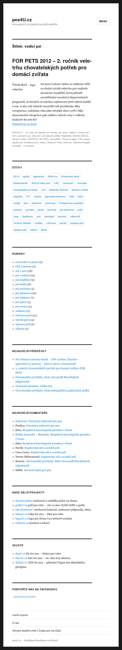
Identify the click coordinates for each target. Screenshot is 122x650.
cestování (68, 183)
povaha (30, 210)
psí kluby (21, 284)
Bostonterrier (21, 183)
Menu (103, 21)
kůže (80, 196)
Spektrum (27, 216)
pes (26, 203)
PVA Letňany (84, 139)
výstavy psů (83, 132)
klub (71, 196)
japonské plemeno (55, 196)
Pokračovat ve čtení (24, 124)
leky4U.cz (21, 514)
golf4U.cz (21, 505)
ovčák (17, 203)
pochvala (50, 203)
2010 (16, 176)
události (72, 132)
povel (41, 210)
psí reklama (22, 297)
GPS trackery (23, 266)
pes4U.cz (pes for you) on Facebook (25, 596)
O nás (15, 623)
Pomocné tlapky (69, 139)
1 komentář (28, 145)
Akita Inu (53, 176)
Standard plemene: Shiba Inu (33, 386)
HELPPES (44, 139)
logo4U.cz (21, 518)
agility (26, 176)
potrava (18, 210)
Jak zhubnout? (24, 509)
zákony (20, 328)
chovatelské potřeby (51, 135)
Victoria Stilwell (22, 223)
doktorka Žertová (80, 135)
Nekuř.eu (21, 421)
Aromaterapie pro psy (37, 470)
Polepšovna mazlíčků (71, 203)
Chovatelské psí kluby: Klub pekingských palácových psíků (52, 390)
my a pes (29, 132)
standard (49, 216)
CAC (56, 183)
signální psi (17, 142)
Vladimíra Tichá (54, 142)
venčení (62, 216)
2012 (14, 135)
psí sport (20, 302)
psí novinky (52, 132)
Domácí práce (23, 500)
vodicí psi (67, 142)
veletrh (43, 142)
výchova (51, 223)
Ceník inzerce (20, 615)
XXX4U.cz (21, 562)
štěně (44, 230)
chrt (43, 190)
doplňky (18, 196)
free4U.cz (21, 558)
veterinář (75, 216)
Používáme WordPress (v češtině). (41, 640)
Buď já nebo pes (41, 183)
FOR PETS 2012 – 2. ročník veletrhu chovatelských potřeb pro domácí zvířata (52, 67)
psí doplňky (40, 132)
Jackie (37, 196)
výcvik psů (21, 319)
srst (39, 216)
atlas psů (36, 135)
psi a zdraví (22, 275)
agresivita (38, 176)
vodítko (39, 223)
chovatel (82, 183)
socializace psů (31, 142)
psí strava (63, 132)
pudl (79, 210)
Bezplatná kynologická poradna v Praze (47, 430)
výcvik (62, 223)
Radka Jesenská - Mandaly (32, 434)
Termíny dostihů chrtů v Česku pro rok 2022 (36, 630)
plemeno (36, 203)
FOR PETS (32, 139)
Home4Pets (55, 139)
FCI (28, 196)
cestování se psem (26, 262)
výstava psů (76, 223)
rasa (16, 216)
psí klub (51, 210)
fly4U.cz (20, 553)
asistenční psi (24, 135)
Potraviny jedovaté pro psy (45, 421)
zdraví (33, 230)
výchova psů (23, 315)
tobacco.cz (22, 523)
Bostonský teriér (70, 176)
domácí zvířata (19, 139)
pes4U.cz (22, 19)
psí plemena (67, 210)
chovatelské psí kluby (26, 190)
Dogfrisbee (66, 135)
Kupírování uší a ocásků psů (42, 447)
